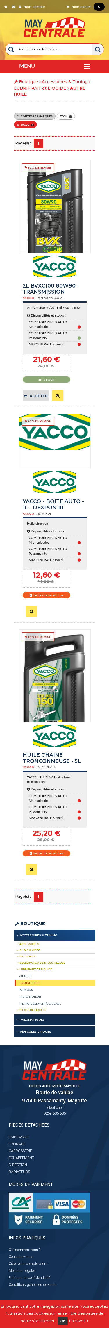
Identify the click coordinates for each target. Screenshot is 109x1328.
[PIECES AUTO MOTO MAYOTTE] (54, 25)
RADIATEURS (19, 1172)
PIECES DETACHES (32, 1010)
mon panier (84, 7)
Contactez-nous (21, 1256)
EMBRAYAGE (19, 1137)
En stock (46, 379)
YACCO (26, 124)
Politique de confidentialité (29, 1277)
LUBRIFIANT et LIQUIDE (40, 88)
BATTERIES (27, 956)
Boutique (32, 923)
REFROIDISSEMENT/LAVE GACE (40, 1003)
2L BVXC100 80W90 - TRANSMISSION (51, 289)
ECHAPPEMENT (21, 1158)
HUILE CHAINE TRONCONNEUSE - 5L (52, 758)
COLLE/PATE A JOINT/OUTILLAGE (42, 962)
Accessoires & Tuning (64, 81)
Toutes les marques (36, 116)
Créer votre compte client (28, 1263)
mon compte (33, 7)
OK (63, 1321)
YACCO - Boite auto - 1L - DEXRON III (53, 504)
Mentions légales (22, 1270)
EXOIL (65, 116)
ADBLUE (25, 976)
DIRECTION (18, 1165)
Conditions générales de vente (32, 1284)
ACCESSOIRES (29, 944)
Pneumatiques (32, 1019)
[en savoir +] (58, 395)
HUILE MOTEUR (30, 996)
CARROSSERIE (20, 1151)
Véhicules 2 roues (35, 1031)
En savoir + (79, 1321)
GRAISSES (26, 989)
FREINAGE (17, 1144)
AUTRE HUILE (31, 983)
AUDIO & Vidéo (29, 950)
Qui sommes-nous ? (24, 1249)
